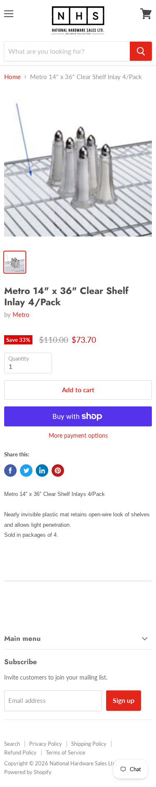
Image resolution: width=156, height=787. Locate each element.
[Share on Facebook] (10, 470)
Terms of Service (65, 752)
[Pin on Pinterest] (58, 470)
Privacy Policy (45, 743)
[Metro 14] (78, 167)
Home (12, 76)
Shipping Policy (88, 743)
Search (12, 743)
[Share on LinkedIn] (42, 470)
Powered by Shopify (28, 772)
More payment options (78, 435)
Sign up (123, 700)
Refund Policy (20, 752)
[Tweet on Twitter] (26, 470)
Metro (21, 314)
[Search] (141, 51)
